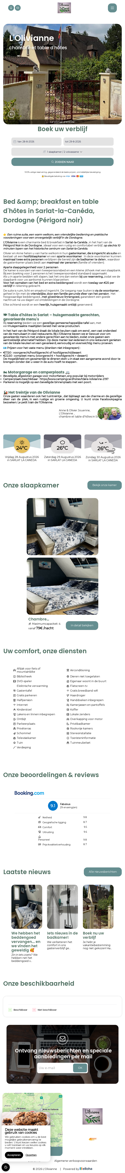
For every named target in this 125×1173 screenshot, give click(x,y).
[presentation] (11, 114)
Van (19, 141)
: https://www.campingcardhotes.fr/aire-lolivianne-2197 (74, 379)
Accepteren (14, 1155)
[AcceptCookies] (6, 1167)
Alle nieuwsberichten (103, 871)
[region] (26, 1137)
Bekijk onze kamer (104, 485)
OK (80, 1067)
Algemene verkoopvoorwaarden (75, 1160)
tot (67, 141)
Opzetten (31, 1155)
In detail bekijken (82, 625)
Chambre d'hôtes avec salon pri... (40, 619)
